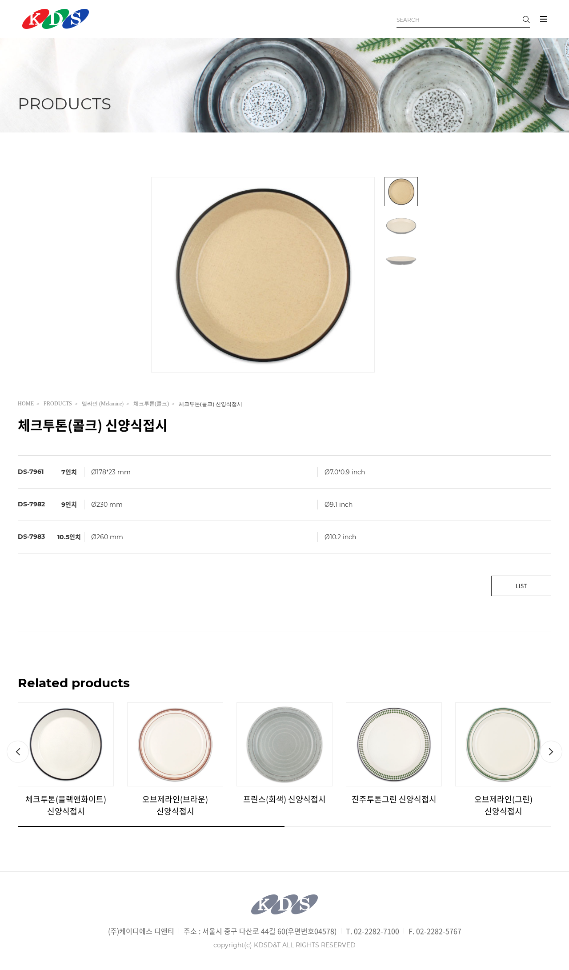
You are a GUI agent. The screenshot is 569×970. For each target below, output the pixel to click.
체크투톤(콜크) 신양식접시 (210, 404)
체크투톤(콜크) (151, 404)
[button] (18, 752)
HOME (26, 404)
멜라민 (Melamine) (103, 404)
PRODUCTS (58, 404)
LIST (521, 586)
